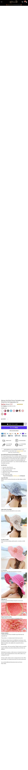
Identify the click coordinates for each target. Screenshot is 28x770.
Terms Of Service (4, 681)
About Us (3, 700)
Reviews (3, 687)
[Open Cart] (26, 2)
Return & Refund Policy (6, 684)
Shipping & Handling (5, 685)
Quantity (3, 419)
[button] (20, 404)
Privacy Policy (4, 682)
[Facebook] (2, 721)
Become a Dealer (4, 703)
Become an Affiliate (5, 704)
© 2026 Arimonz (4, 763)
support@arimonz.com (5, 647)
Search (2, 688)
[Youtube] (13, 721)
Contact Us (3, 690)
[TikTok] (20, 721)
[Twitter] (6, 721)
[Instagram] (17, 721)
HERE (5, 663)
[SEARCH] (22, 2)
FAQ (2, 701)
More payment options (14, 430)
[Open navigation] (1, 2)
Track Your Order (4, 680)
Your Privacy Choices (5, 691)
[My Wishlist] (24, 2)
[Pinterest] (9, 721)
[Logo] (14, 1)
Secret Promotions (5, 699)
